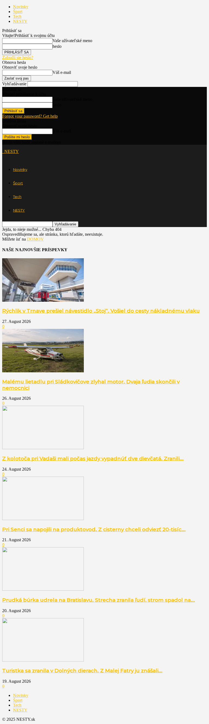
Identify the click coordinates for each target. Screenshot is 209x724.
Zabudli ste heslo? (17, 57)
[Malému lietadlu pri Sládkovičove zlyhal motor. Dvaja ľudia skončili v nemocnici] (43, 371)
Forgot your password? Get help (30, 116)
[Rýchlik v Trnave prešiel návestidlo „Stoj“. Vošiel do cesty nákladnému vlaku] (43, 300)
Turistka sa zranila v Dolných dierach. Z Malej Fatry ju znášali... (82, 671)
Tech (17, 16)
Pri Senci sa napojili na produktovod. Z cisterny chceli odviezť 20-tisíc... (94, 529)
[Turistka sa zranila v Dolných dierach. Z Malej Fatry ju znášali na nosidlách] (43, 660)
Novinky (20, 6)
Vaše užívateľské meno (72, 40)
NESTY (20, 21)
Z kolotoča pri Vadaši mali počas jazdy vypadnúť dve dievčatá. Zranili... (93, 458)
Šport (17, 11)
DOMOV (35, 239)
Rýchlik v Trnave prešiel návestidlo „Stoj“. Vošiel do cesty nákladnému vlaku (101, 311)
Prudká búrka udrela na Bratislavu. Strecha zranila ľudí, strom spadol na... (98, 600)
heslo (57, 46)
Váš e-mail (62, 72)
